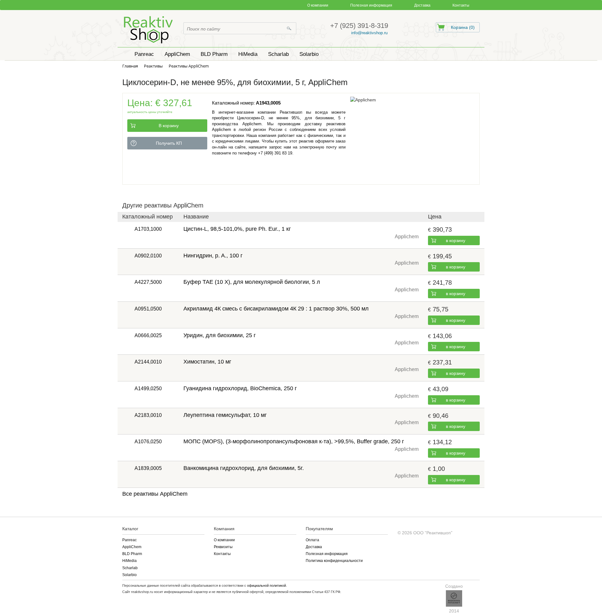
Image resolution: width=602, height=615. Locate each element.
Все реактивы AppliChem (154, 494)
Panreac (129, 540)
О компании (317, 5)
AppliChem (131, 547)
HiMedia (129, 560)
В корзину (169, 125)
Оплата (312, 540)
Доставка (422, 5)
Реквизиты (223, 547)
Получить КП (169, 143)
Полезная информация (371, 5)
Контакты (460, 5)
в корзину (455, 240)
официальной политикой (266, 585)
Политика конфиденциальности (334, 560)
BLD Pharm (132, 554)
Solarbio (129, 575)
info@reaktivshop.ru (369, 32)
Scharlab (130, 568)
